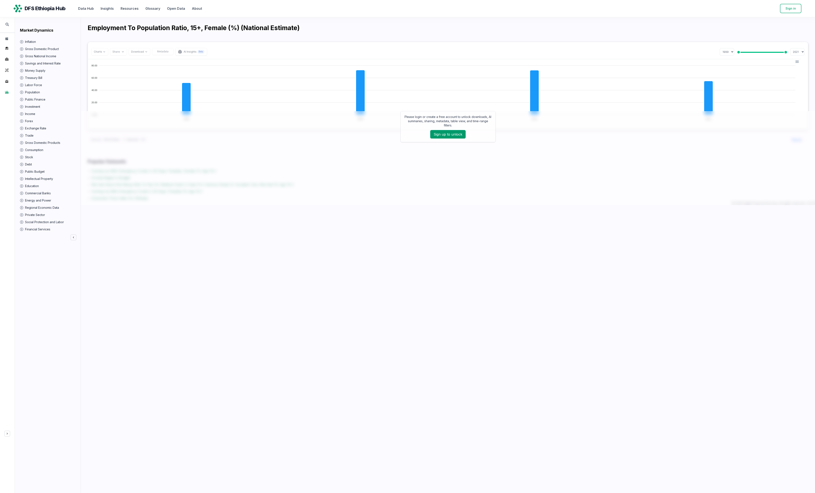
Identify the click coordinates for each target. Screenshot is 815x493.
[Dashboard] (6, 39)
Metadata (163, 51)
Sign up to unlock (448, 134)
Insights (107, 8)
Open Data (176, 8)
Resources (130, 8)
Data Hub (86, 8)
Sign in (790, 8)
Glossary (152, 8)
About (197, 8)
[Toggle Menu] (7, 434)
